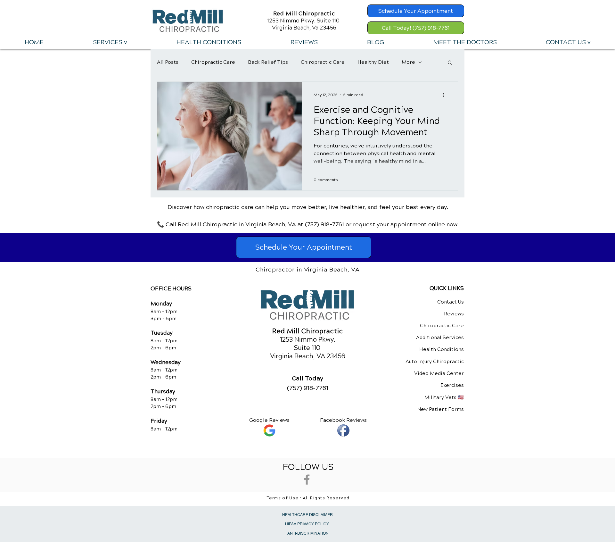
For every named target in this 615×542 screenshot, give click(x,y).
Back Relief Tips (268, 62)
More (408, 62)
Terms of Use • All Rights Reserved (308, 498)
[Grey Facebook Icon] (307, 479)
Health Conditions (441, 349)
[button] (110, 42)
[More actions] (445, 95)
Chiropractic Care (213, 62)
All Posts (167, 62)
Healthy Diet (373, 62)
